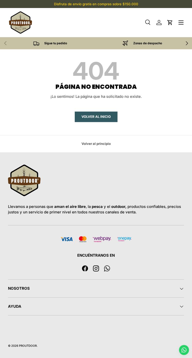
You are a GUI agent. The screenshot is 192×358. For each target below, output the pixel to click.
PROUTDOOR (28, 345)
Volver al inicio (96, 117)
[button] (170, 22)
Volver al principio (96, 144)
